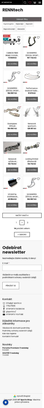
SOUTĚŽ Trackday (10, 353)
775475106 (10, 306)
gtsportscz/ (11, 311)
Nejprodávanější (9, 29)
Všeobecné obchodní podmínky (16, 328)
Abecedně (20, 29)
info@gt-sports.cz (14, 303)
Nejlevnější (19, 24)
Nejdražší (29, 24)
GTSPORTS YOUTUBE (14, 314)
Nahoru (23, 234)
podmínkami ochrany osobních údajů (19, 277)
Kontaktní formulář (10, 336)
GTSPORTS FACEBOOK (15, 309)
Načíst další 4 (22, 215)
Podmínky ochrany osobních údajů (17, 330)
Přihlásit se (11, 285)
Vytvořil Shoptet (23, 396)
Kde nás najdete (9, 333)
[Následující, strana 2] (22, 222)
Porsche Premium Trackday (15, 348)
